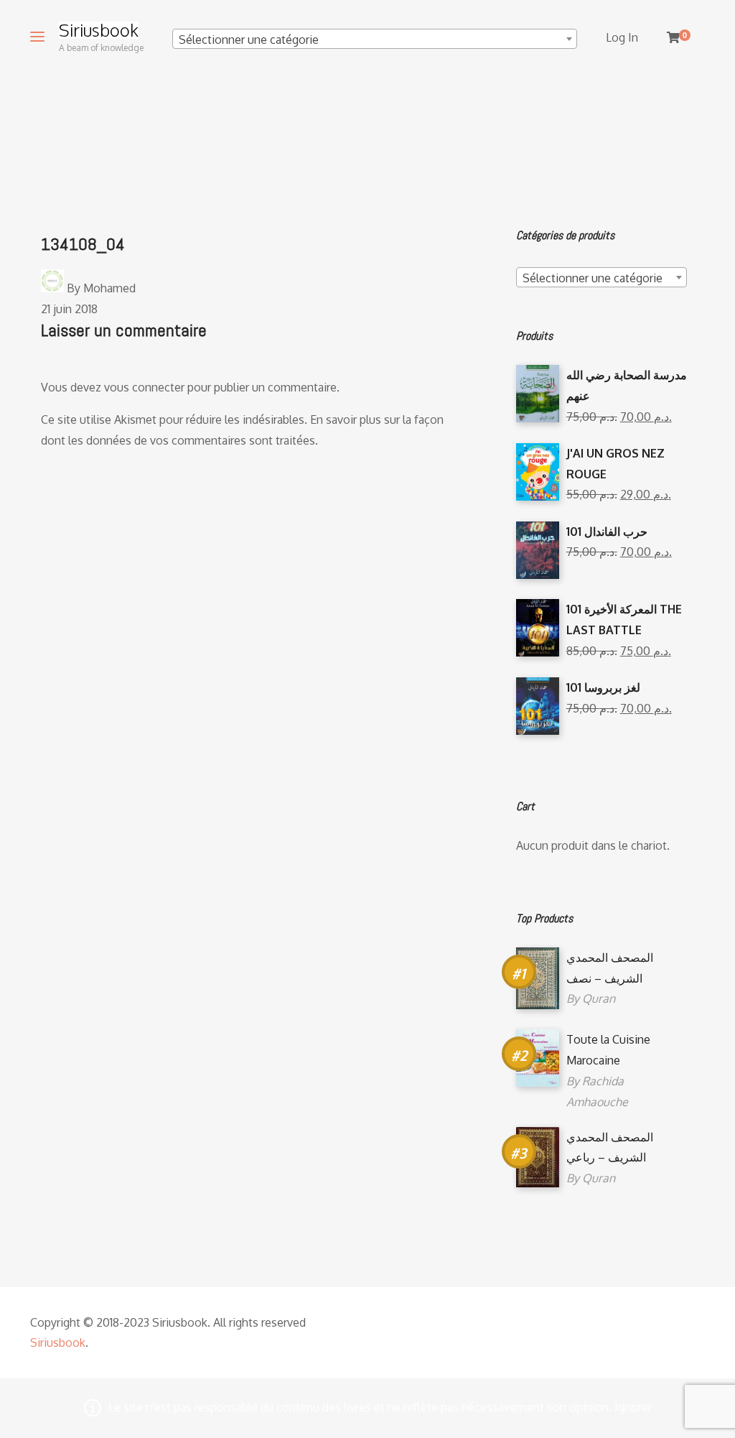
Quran (598, 998)
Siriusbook (99, 30)
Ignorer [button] (633, 1407)
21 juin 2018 (69, 309)
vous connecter (144, 387)
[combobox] (374, 39)
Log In (622, 37)
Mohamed (109, 288)
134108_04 (83, 244)
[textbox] (374, 39)
